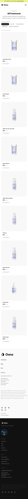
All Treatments (5, 24)
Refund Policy (4, 461)
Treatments (3, 441)
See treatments (20, 1)
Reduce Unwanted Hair (13, 26)
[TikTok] (15, 492)
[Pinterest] (9, 492)
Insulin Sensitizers (19, 24)
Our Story (3, 448)
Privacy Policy (3, 413)
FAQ (2, 445)
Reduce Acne (4, 26)
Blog (2, 443)
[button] (25, 4)
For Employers (4, 450)
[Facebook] (2, 492)
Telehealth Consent (5, 463)
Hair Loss (12, 24)
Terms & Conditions (5, 415)
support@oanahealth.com (6, 470)
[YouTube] (12, 492)
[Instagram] (5, 492)
